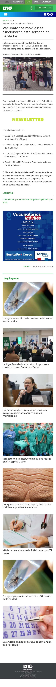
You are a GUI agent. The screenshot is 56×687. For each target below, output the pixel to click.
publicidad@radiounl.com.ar (28, 675)
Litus (36, 2)
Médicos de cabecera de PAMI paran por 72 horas (27, 552)
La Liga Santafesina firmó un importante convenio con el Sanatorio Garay (26, 366)
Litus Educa (46, 2)
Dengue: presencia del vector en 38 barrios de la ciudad (27, 598)
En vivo (42, 8)
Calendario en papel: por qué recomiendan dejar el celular (27, 643)
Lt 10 (7, 7)
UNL (7, 2)
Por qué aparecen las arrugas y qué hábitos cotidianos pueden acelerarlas (27, 506)
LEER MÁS (8, 193)
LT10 (28, 2)
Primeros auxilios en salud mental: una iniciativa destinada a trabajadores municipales (25, 413)
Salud (5, 20)
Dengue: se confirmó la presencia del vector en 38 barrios (28, 320)
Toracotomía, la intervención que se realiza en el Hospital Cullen (27, 460)
